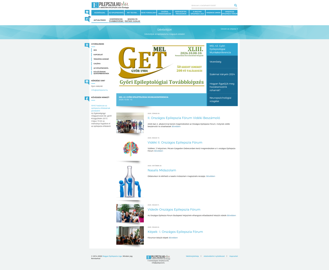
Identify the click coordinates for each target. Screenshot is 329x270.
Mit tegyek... (132, 13)
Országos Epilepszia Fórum (229, 13)
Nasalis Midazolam (162, 170)
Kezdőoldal (99, 13)
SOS (95, 50)
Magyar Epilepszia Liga (112, 256)
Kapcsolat (98, 55)
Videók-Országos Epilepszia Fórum (174, 209)
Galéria (97, 64)
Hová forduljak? (148, 13)
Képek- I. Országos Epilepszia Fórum (175, 232)
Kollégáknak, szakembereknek (101, 72)
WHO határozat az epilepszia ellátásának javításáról (100, 108)
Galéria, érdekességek (164, 13)
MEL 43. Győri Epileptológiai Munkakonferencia (143, 97)
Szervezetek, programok (181, 13)
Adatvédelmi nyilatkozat (214, 256)
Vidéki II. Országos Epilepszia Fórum (175, 142)
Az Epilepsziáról (101, 68)
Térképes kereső (101, 59)
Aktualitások (100, 20)
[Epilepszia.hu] (110, 4)
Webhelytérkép (192, 256)
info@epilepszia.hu (99, 90)
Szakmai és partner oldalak (132, 20)
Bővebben (176, 126)
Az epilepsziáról (116, 13)
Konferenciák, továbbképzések (116, 20)
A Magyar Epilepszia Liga (197, 13)
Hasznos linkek (213, 13)
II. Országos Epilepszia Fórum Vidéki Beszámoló (184, 118)
